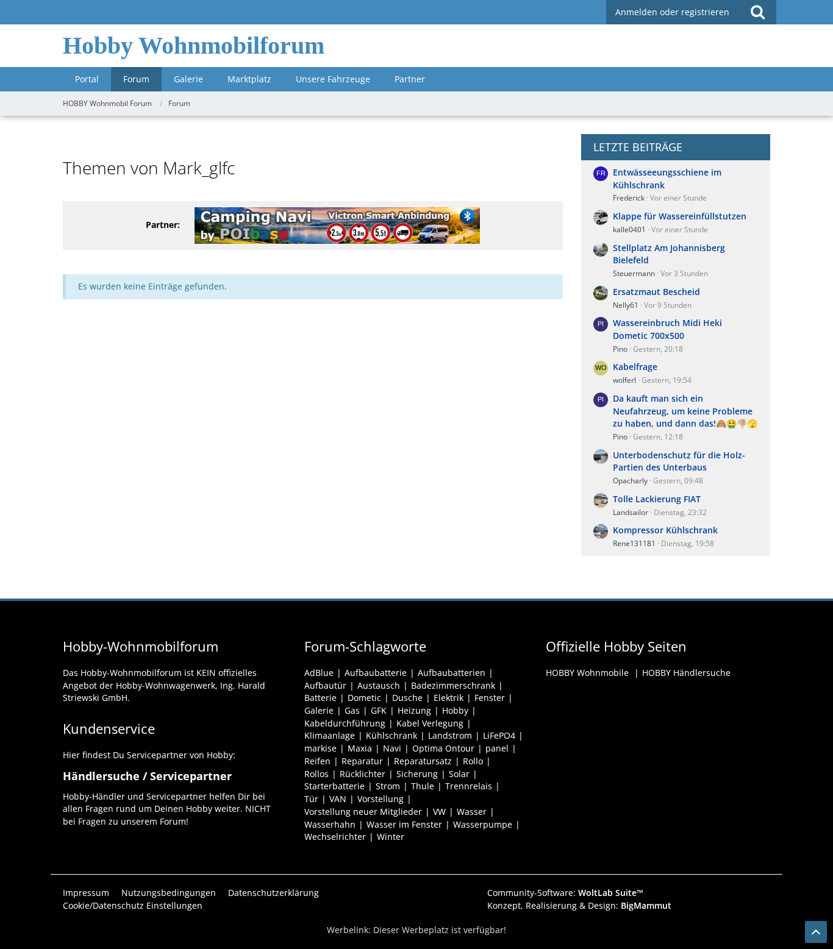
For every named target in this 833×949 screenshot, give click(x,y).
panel (497, 748)
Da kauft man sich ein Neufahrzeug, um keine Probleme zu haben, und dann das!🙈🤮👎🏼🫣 (685, 411)
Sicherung (417, 774)
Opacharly (630, 480)
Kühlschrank (391, 735)
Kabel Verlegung (429, 723)
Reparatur (362, 761)
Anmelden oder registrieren (672, 12)
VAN (337, 799)
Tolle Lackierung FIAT (657, 499)
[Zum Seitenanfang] (816, 932)
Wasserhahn (330, 824)
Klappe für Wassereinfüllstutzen (679, 216)
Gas (352, 710)
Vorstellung (380, 799)
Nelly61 (625, 305)
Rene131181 (634, 543)
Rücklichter (362, 774)
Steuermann (634, 273)
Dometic (364, 697)
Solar (459, 774)
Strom (388, 786)
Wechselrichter (335, 836)
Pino (620, 349)
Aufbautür (325, 685)
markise (320, 748)
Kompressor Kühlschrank (665, 530)
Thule (422, 786)
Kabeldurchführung (344, 723)
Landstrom (450, 735)
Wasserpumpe (482, 824)
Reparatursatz (423, 761)
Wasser (472, 811)
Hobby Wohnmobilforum (193, 45)
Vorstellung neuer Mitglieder (363, 811)
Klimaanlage (329, 735)
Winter (390, 836)
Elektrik (448, 697)
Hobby (455, 710)
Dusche (407, 697)
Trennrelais (468, 786)
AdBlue (319, 672)
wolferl (624, 380)
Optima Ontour (443, 748)
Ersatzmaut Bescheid (656, 291)
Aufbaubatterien (451, 672)
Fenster (489, 697)
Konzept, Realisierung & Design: (579, 905)
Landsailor (630, 512)
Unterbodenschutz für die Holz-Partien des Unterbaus (679, 461)
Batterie (320, 697)
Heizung (414, 710)
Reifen (317, 761)
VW (439, 811)
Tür (311, 799)
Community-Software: (565, 892)
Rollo (473, 761)
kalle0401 (629, 229)
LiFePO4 (499, 735)
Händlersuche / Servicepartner (147, 776)
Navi (392, 748)
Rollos (316, 774)
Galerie (319, 710)
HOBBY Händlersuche (686, 672)
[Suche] (757, 12)
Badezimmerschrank (453, 685)
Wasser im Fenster (404, 824)
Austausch (378, 685)
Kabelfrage (635, 366)
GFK (379, 710)
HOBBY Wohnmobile (587, 672)
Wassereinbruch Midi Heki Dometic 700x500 (667, 329)
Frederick (629, 198)
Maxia (360, 748)
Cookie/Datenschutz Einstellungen (132, 905)
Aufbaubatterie (376, 672)
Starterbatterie (334, 786)
